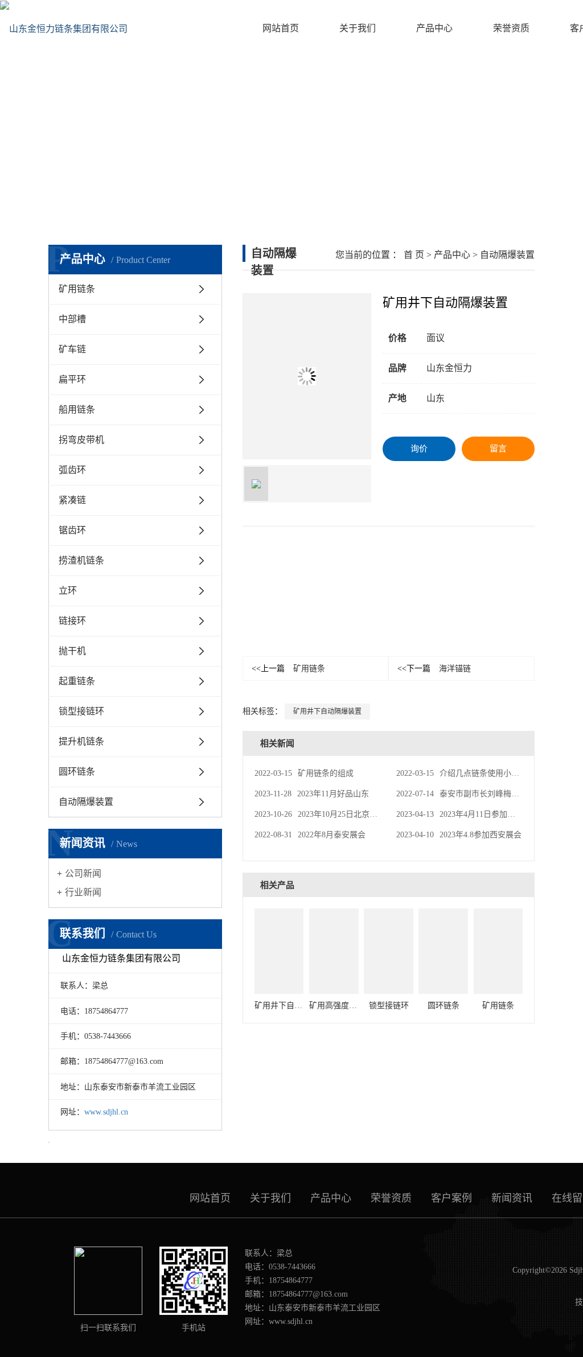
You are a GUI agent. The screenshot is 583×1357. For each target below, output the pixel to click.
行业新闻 (83, 892)
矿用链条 (77, 289)
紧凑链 (72, 500)
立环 (68, 590)
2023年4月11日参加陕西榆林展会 (475, 814)
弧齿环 (72, 470)
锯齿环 (72, 530)
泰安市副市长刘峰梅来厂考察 (469, 793)
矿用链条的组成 (304, 773)
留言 (498, 448)
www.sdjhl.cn (106, 1112)
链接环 (72, 621)
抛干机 (72, 651)
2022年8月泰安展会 (310, 834)
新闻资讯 (511, 1198)
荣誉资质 (511, 28)
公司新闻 (83, 873)
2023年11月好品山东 (311, 793)
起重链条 (77, 681)
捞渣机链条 (81, 560)
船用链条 (77, 409)
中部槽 (72, 319)
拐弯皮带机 (81, 440)
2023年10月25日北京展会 (319, 814)
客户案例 (451, 1198)
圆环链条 (77, 771)
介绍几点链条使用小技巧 (461, 773)
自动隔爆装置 (86, 802)
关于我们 (357, 28)
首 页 (414, 255)
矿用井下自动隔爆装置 (327, 711)
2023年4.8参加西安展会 (459, 834)
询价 (419, 448)
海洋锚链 (434, 668)
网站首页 (280, 28)
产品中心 (434, 28)
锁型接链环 (81, 711)
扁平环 (72, 379)
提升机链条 (81, 741)
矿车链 (72, 349)
